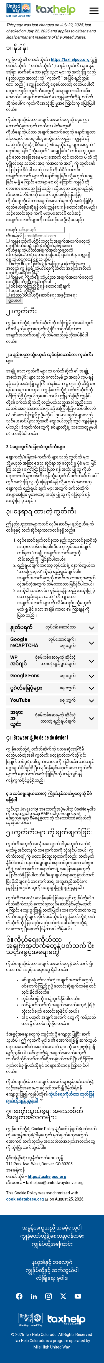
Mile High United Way (52, 1347)
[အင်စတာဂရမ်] (50, 1297)
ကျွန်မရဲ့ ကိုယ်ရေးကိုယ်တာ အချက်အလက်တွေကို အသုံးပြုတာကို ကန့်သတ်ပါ (49, 279)
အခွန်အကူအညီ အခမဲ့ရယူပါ (52, 1228)
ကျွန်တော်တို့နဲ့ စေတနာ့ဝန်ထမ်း (52, 1236)
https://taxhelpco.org (70, 59)
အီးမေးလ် (14, 236)
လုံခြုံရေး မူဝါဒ (52, 1278)
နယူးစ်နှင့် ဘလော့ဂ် (52, 1262)
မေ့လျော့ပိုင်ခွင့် (22, 290)
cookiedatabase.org (25, 1199)
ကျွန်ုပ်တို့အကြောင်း (52, 1244)
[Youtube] (80, 1297)
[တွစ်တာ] (65, 1297)
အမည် (11, 230)
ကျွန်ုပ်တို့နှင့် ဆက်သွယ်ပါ (52, 1270)
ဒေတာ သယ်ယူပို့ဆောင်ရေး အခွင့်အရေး (43, 295)
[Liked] (36, 1297)
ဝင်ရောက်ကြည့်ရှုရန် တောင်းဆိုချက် (40, 286)
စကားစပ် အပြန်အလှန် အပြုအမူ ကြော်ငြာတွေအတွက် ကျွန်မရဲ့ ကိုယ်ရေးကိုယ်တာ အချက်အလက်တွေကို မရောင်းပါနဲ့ (48, 268)
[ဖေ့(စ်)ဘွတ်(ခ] (21, 1297)
